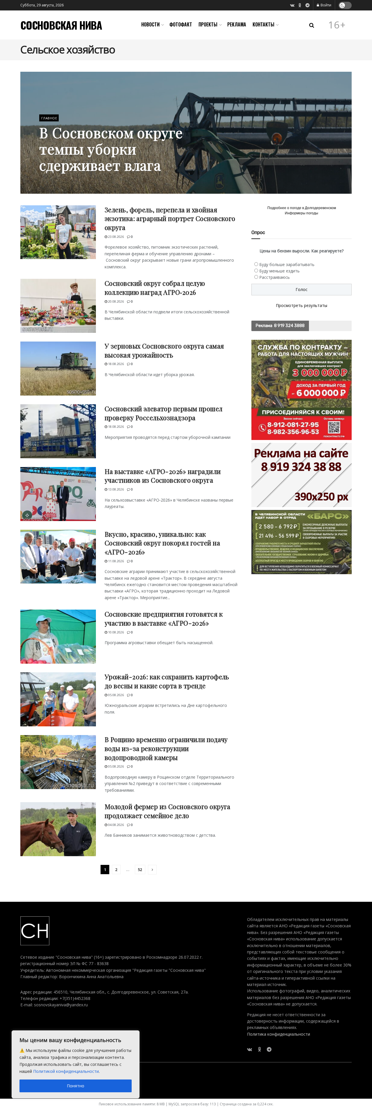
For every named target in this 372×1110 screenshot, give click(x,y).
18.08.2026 (115, 364)
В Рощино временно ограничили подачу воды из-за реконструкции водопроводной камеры (166, 748)
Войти (325, 5)
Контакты (263, 24)
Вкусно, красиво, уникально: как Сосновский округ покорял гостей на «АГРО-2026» (162, 543)
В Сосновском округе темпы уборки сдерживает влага (111, 148)
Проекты (207, 24)
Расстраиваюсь (274, 277)
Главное (49, 118)
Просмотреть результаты (301, 305)
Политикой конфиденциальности (66, 1071)
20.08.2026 (115, 301)
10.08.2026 (115, 632)
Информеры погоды (301, 213)
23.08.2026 (115, 236)
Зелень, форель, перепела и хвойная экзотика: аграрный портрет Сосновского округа (170, 218)
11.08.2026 (115, 561)
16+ (337, 25)
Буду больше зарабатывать (286, 264)
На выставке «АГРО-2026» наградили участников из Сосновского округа (163, 476)
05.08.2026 (115, 695)
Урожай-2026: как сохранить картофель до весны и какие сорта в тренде (167, 681)
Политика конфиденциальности (278, 1034)
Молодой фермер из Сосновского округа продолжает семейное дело (167, 811)
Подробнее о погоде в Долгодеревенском (301, 208)
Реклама (236, 24)
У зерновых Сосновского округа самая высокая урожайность (164, 350)
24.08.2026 (50, 180)
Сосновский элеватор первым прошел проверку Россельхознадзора (164, 413)
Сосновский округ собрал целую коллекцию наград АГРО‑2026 (155, 288)
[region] (76, 1064)
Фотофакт (180, 24)
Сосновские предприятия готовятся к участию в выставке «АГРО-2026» (164, 618)
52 (140, 869)
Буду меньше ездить (279, 271)
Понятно (75, 1086)
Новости (150, 24)
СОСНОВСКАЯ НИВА (61, 25)
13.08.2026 (115, 489)
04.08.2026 (115, 824)
